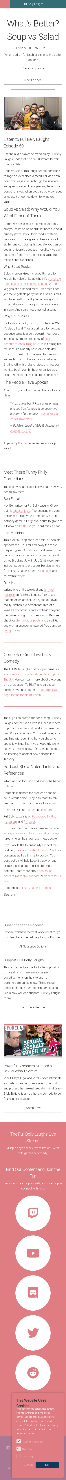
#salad (54, 414)
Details (28, 1464)
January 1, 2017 (20, 430)
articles (47, 571)
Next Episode (33, 80)
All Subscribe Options (33, 946)
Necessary (33, 1441)
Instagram (47, 810)
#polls (14, 419)
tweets (20, 576)
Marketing (27, 1456)
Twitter (23, 526)
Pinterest (29, 821)
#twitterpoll (25, 419)
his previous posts (29, 620)
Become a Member (33, 1007)
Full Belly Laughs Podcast (35, 888)
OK (47, 1464)
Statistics (27, 1449)
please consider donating (32, 850)
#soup (45, 414)
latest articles (21, 510)
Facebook (38, 816)
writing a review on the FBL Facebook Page (32, 833)
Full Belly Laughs (33, 4)
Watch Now (33, 1108)
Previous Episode (33, 68)
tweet (7, 631)
